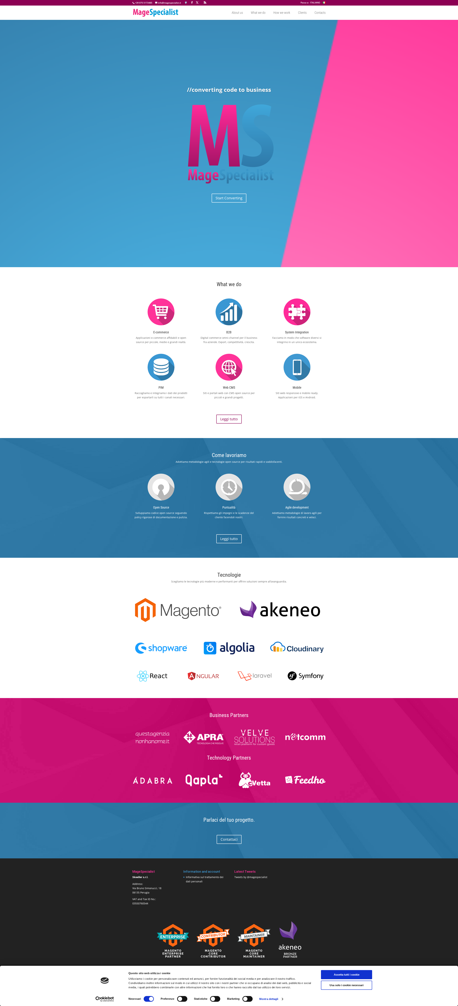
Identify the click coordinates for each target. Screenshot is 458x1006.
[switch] (182, 999)
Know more (229, 189)
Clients (302, 12)
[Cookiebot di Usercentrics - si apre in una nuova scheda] (104, 999)
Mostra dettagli (268, 998)
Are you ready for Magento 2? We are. (229, 99)
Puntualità (228, 507)
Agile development (297, 507)
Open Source (161, 507)
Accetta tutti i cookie (346, 974)
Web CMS (229, 387)
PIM (161, 387)
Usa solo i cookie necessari (347, 985)
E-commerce (161, 332)
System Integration (297, 332)
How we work (281, 12)
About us (237, 12)
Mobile (297, 387)
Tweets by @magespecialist (250, 877)
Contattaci (229, 839)
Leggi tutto (229, 419)
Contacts (320, 12)
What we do (258, 12)
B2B (229, 332)
